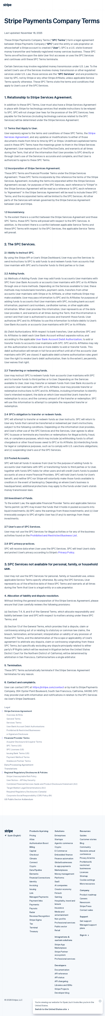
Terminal (34, 927)
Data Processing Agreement (18, 764)
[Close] (100, 1001)
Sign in (83, 935)
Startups (59, 839)
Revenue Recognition (40, 916)
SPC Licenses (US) (15, 749)
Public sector (61, 926)
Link (31, 893)
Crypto (33, 866)
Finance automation (64, 858)
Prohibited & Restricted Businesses (23, 730)
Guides (83, 835)
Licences (84, 872)
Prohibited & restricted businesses (86, 865)
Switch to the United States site (51, 1009)
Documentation (62, 969)
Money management (64, 873)
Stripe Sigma (36, 919)
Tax (31, 923)
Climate (33, 858)
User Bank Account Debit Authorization (59, 339)
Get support (85, 921)
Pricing (33, 835)
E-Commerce (61, 850)
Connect (34, 862)
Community (85, 847)
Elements (34, 873)
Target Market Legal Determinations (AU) (26, 787)
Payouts (33, 908)
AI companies (61, 885)
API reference (61, 973)
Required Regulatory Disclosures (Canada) (26, 791)
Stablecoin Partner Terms (19, 761)
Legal (7, 707)
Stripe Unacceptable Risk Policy (22, 776)
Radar (32, 912)
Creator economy (63, 889)
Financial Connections (40, 877)
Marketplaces (61, 870)
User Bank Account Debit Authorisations (26, 726)
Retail (57, 930)
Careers (83, 898)
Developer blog (62, 992)
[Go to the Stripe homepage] (8, 831)
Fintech (58, 893)
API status (59, 977)
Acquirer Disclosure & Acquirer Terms (24, 741)
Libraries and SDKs (63, 985)
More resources (87, 883)
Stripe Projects (62, 989)
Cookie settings (87, 879)
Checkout (34, 854)
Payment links (36, 900)
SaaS (57, 881)
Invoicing (34, 885)
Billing (32, 847)
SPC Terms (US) (14, 745)
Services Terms (14, 722)
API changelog (61, 981)
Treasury (34, 931)
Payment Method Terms (18, 757)
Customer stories (88, 839)
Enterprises (60, 835)
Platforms (59, 877)
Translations (10, 768)
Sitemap (84, 876)
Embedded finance (64, 854)
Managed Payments (39, 896)
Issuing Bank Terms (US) (18, 753)
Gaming (58, 896)
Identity (33, 881)
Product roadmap (88, 894)
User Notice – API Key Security (21, 780)
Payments (34, 904)
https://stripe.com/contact (48, 687)
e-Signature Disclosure (17, 734)
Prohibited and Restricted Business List (53, 535)
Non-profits (60, 918)
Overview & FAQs (15, 715)
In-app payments (63, 866)
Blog (82, 843)
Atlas (32, 839)
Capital (33, 850)
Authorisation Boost (39, 843)
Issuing (33, 889)
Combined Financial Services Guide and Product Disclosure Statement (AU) (42, 784)
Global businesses (63, 862)
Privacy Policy (66, 552)
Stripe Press (85, 906)
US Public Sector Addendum (18, 799)
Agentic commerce (64, 843)
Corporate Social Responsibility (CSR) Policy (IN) (29, 795)
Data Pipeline (36, 870)
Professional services (65, 922)
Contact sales (86, 910)
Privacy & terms (87, 858)
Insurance (59, 907)
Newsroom (85, 902)
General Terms (14, 718)
